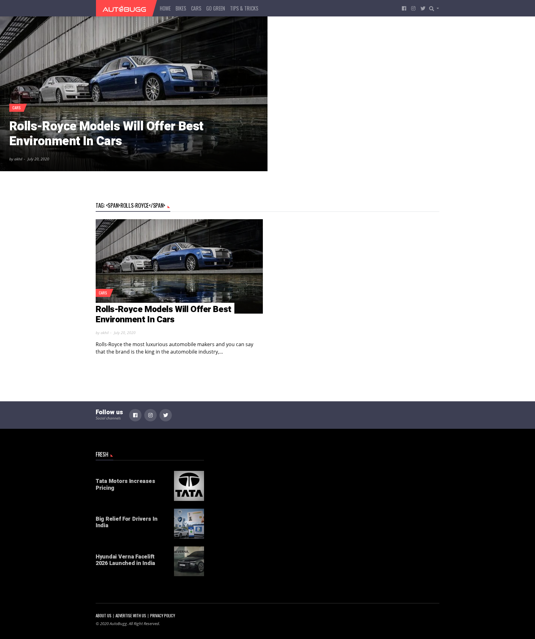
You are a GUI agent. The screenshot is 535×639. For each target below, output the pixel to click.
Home (165, 8)
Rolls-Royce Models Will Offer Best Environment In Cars (106, 133)
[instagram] (413, 8)
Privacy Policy (162, 616)
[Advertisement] (267, 494)
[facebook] (404, 8)
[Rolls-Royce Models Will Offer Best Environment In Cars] (134, 93)
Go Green (215, 8)
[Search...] (436, 8)
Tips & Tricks (244, 8)
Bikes (181, 8)
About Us (103, 616)
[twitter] (423, 8)
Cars (196, 8)
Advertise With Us (130, 616)
